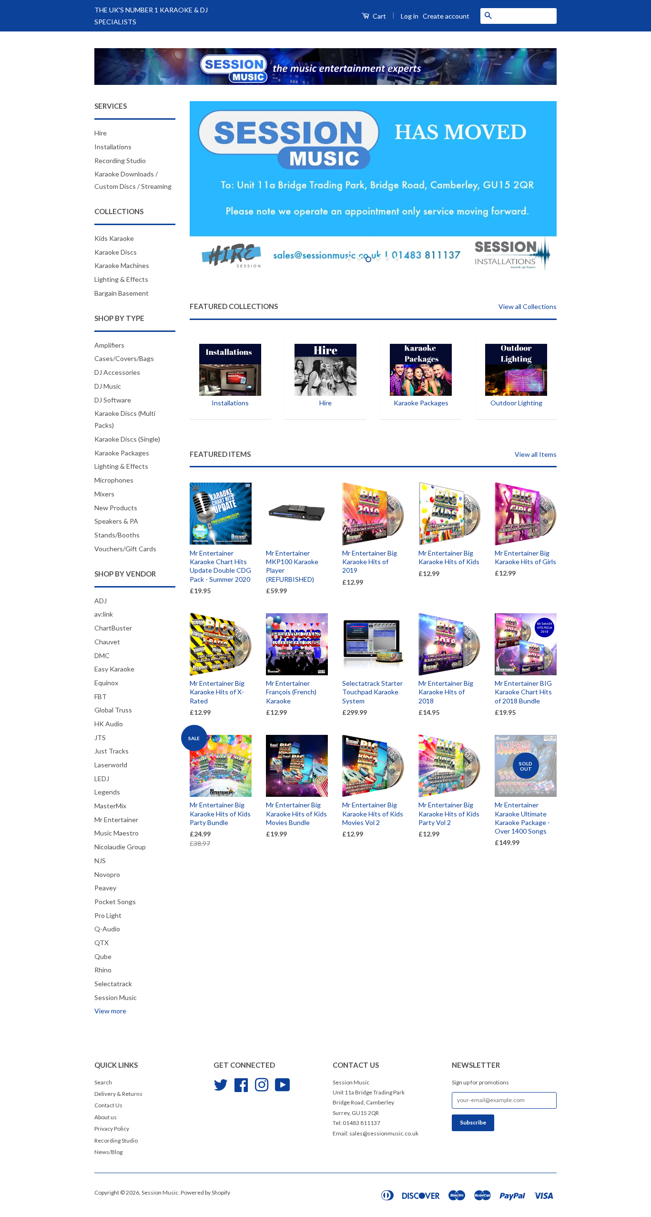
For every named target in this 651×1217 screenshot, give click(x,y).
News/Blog (108, 1151)
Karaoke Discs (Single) (127, 439)
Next (536, 186)
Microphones (113, 480)
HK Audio (108, 724)
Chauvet (107, 642)
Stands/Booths (117, 535)
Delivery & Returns (118, 1093)
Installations (113, 147)
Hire (100, 133)
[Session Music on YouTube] (282, 1083)
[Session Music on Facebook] (241, 1083)
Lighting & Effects (121, 279)
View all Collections (527, 306)
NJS (100, 860)
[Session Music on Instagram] (261, 1083)
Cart (378, 16)
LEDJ (101, 778)
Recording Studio (120, 160)
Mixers (104, 494)
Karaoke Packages (121, 453)
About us (105, 1117)
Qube (103, 956)
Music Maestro (116, 833)
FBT (100, 696)
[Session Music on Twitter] (221, 1083)
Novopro (107, 874)
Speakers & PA (116, 521)
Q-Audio (107, 929)
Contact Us (108, 1105)
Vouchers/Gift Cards (125, 549)
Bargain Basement (121, 293)
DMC (102, 655)
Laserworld (110, 765)
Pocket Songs (115, 901)
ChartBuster (113, 628)
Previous (210, 186)
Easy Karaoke (114, 669)
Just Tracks (111, 751)
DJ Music (107, 386)
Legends (107, 792)
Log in (409, 16)
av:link (103, 614)
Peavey (105, 888)
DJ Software (112, 400)
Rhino (103, 970)
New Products (115, 508)
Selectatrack (113, 984)
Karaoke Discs (115, 252)
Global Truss (113, 710)
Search (103, 1082)
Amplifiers (109, 345)
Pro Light (108, 915)
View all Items (536, 454)
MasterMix (110, 806)
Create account (446, 16)
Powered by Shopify (205, 1192)
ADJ (100, 601)
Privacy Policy (111, 1128)
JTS (100, 737)
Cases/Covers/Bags (124, 358)
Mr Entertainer (116, 819)
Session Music (115, 997)
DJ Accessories (117, 372)
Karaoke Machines (121, 265)
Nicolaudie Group (120, 847)
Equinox (106, 683)
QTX (101, 943)
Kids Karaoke (114, 238)
